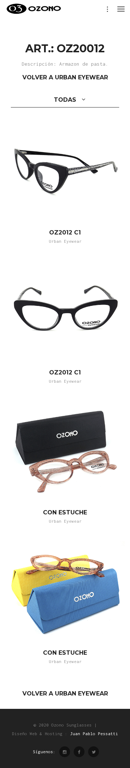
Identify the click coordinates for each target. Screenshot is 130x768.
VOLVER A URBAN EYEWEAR (65, 77)
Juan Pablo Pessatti (94, 733)
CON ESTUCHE (65, 512)
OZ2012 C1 (65, 232)
